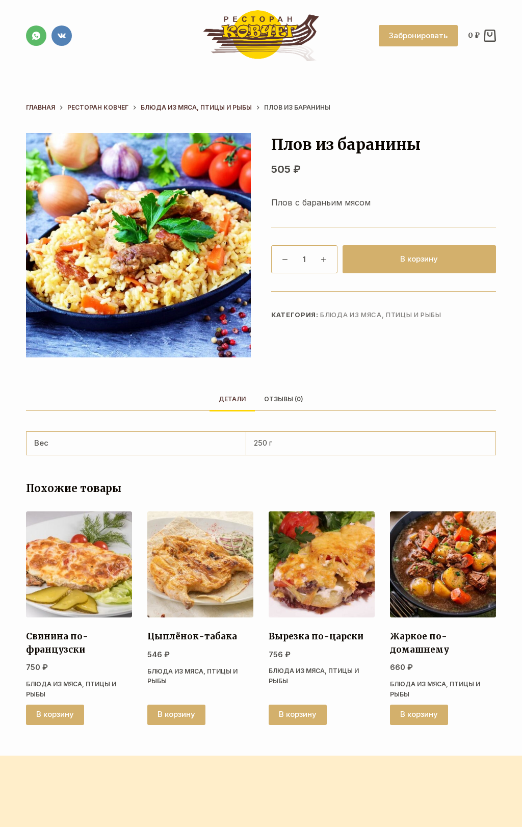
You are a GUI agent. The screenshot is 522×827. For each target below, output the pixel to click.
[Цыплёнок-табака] (200, 564)
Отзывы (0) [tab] (283, 399)
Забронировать (418, 35)
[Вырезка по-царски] (322, 564)
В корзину (419, 259)
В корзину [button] (55, 714)
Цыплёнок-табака (192, 636)
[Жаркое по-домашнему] (443, 564)
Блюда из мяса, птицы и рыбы (380, 315)
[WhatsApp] (36, 35)
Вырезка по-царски (316, 636)
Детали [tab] (232, 399)
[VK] (61, 35)
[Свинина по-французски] (79, 564)
